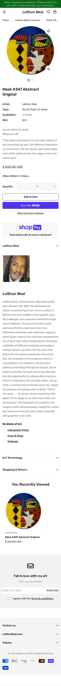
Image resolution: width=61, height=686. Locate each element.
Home (6, 20)
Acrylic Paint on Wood (35, 109)
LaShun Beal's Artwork (27, 20)
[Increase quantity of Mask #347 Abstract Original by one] (54, 186)
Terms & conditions (42, 598)
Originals (13, 441)
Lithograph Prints (18, 430)
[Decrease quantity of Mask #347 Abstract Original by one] (19, 186)
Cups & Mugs (15, 435)
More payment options (30, 213)
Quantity (8, 186)
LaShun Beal (29, 104)
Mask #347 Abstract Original (22, 537)
